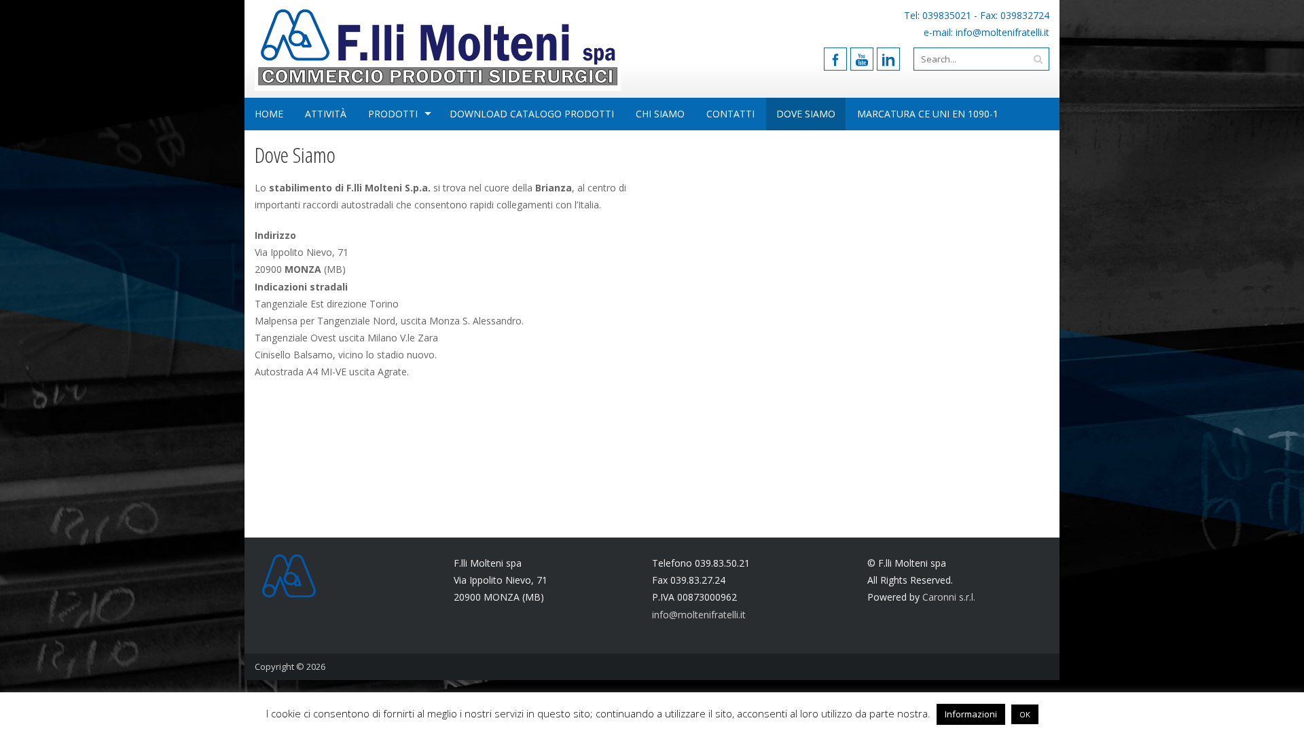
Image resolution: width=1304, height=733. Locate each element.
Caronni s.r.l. (948, 596)
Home (269, 113)
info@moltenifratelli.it (1002, 32)
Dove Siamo (805, 113)
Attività (325, 113)
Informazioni (971, 714)
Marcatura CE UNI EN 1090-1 (927, 113)
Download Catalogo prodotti (532, 113)
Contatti (730, 113)
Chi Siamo (660, 113)
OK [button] (1024, 714)
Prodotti (393, 113)
